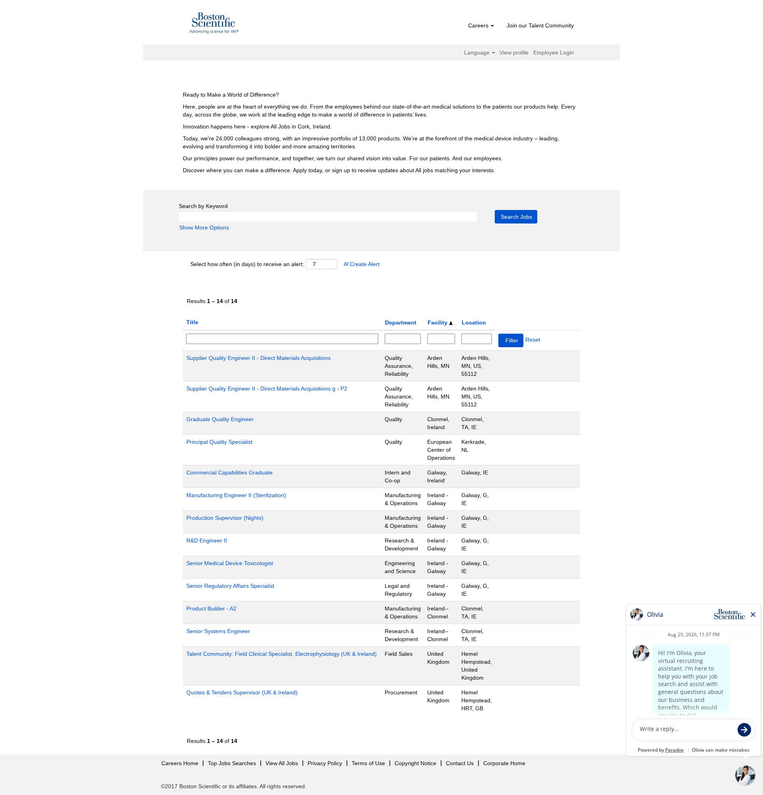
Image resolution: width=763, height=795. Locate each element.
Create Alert (364, 264)
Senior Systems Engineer (218, 631)
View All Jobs (281, 763)
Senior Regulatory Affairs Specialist (230, 586)
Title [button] (192, 322)
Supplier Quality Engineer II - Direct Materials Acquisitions (258, 358)
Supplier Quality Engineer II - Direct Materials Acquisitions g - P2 (266, 388)
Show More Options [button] (204, 227)
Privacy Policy (325, 763)
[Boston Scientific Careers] (214, 24)
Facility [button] (438, 322)
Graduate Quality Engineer (220, 419)
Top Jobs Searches (232, 763)
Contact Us (460, 763)
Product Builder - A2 (211, 608)
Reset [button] (532, 339)
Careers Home (179, 763)
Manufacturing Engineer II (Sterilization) (236, 495)
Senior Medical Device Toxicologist (229, 563)
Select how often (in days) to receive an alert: (247, 264)
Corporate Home (504, 763)
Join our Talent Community (540, 25)
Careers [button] (479, 25)
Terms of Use (368, 763)
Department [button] (400, 322)
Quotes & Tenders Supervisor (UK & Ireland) (242, 692)
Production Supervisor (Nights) (224, 518)
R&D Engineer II (206, 540)
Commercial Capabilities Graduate (229, 472)
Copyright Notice (415, 763)
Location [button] (474, 322)
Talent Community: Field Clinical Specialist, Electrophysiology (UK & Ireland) (281, 654)
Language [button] (477, 52)
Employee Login (553, 52)
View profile (514, 52)
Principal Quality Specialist (219, 442)
